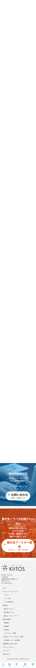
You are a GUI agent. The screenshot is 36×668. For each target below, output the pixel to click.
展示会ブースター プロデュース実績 (13, 636)
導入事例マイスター (9, 612)
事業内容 (5, 605)
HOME (9, 666)
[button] (18, 495)
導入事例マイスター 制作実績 (12, 640)
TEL (33, 666)
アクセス (6, 595)
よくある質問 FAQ (9, 602)
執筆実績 (6, 623)
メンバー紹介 (7, 598)
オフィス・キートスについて (10, 591)
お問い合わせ (6, 654)
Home (4, 588)
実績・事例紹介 (7, 619)
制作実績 (6, 629)
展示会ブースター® (9, 609)
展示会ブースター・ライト (11, 616)
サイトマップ (6, 650)
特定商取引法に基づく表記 (10, 643)
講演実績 (6, 626)
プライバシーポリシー (9, 647)
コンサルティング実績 (10, 633)
